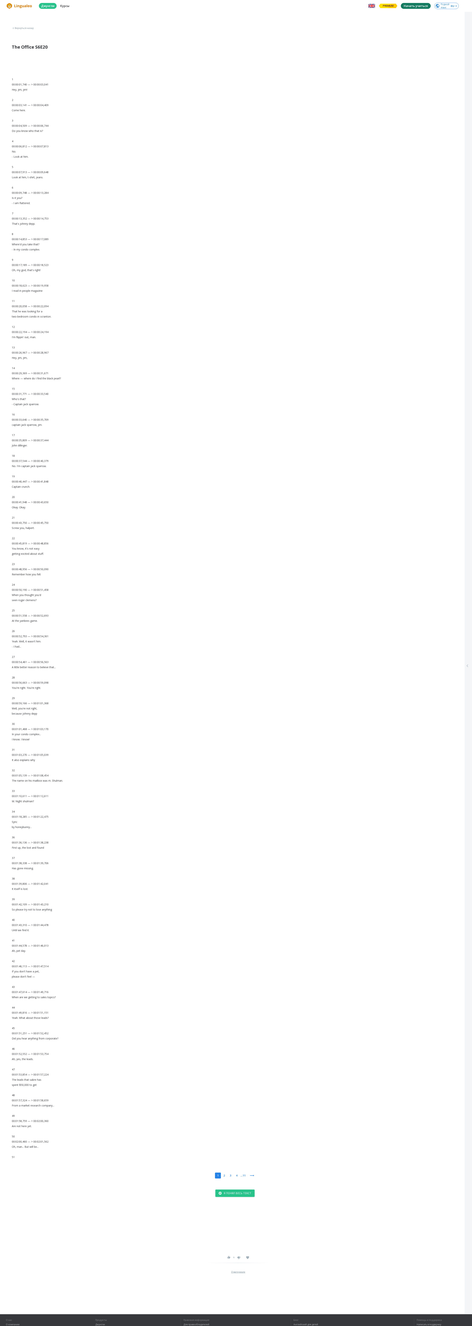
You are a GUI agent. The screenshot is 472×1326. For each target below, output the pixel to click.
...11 (243, 1175)
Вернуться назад (24, 28)
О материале (238, 1272)
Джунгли (100, 1324)
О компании (13, 1324)
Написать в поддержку (429, 1324)
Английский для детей (306, 1324)
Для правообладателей (196, 1324)
